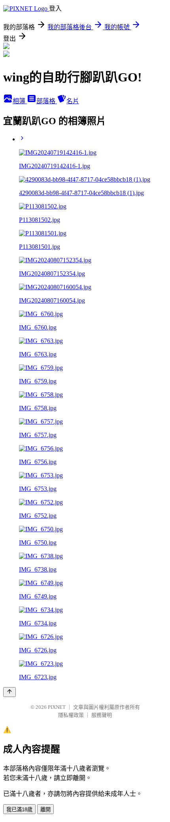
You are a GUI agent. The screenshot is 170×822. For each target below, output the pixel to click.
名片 (72, 101)
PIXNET (57, 707)
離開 (45, 810)
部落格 (46, 101)
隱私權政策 (71, 715)
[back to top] (9, 692)
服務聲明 (101, 715)
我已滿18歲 (19, 810)
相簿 (20, 101)
